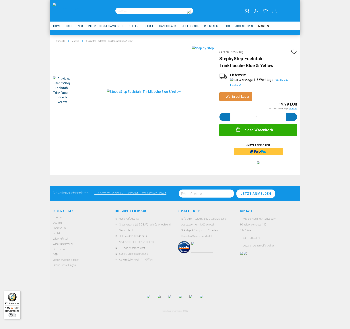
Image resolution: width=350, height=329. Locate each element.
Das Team (58, 222)
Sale (69, 26)
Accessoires (244, 26)
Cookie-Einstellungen (64, 265)
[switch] (12, 315)
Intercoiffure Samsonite (105, 26)
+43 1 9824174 (251, 238)
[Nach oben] (340, 323)
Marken (263, 26)
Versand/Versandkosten (66, 259)
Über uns (58, 217)
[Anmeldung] (256, 11)
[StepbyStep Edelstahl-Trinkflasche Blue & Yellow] (144, 91)
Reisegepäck (190, 26)
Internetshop (166, 311)
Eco (227, 26)
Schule (149, 26)
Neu (80, 26)
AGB (55, 254)
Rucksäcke (211, 26)
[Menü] (18, 293)
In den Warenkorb (258, 130)
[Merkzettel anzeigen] (265, 11)
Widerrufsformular (63, 243)
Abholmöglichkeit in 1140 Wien (136, 259)
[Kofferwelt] (67, 9)
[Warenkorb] (274, 11)
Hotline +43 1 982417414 (133, 236)
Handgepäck (167, 26)
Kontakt (57, 233)
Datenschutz (60, 249)
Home (57, 26)
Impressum (59, 228)
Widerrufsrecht (61, 238)
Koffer (133, 26)
